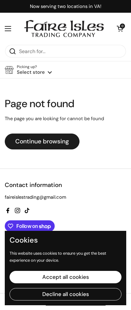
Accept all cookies (65, 276)
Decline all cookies (65, 294)
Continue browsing (42, 141)
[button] (120, 28)
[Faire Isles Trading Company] (64, 28)
